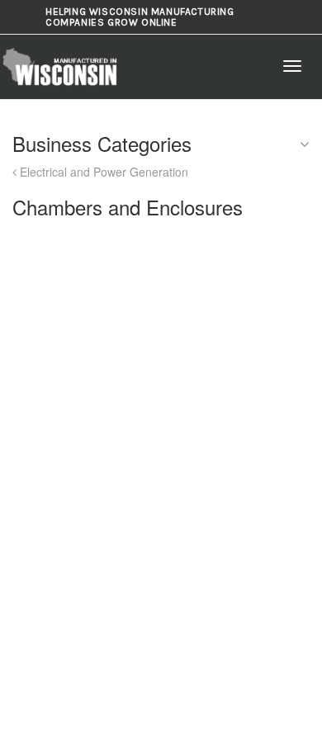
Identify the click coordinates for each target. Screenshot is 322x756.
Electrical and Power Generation (102, 171)
